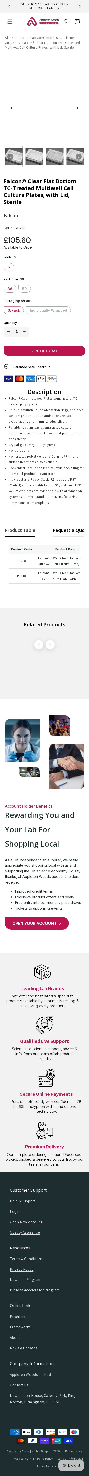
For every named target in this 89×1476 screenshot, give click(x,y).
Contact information (70, 1458)
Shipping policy (43, 1458)
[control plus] (25, 332)
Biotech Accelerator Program (34, 1290)
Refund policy (73, 1451)
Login (15, 1211)
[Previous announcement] (9, 6)
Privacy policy (19, 1458)
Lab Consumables (44, 37)
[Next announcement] (79, 6)
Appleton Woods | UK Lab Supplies (30, 1451)
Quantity (10, 323)
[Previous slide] (11, 108)
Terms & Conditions (26, 1258)
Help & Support (22, 1201)
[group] (14, 156)
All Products (14, 37)
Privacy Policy (21, 1269)
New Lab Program (25, 1279)
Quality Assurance (25, 1232)
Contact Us (19, 1385)
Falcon (11, 215)
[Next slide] (77, 108)
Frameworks (20, 1327)
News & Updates (23, 1348)
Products (17, 1316)
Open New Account (26, 1222)
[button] (9, 21)
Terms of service (47, 1466)
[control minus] (8, 332)
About (15, 1337)
